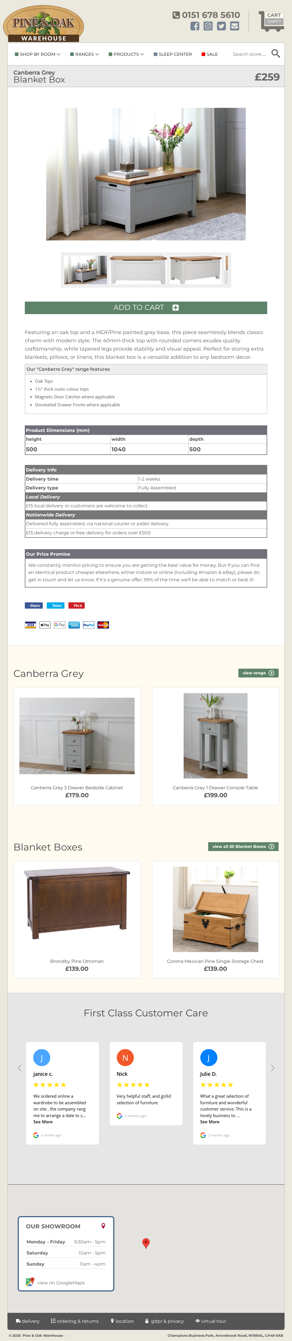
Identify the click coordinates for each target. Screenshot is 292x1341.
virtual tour (213, 1321)
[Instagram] (208, 26)
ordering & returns (77, 1321)
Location (124, 1321)
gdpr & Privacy (167, 1321)
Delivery (30, 1321)
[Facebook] (194, 26)
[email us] (234, 26)
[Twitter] (221, 26)
